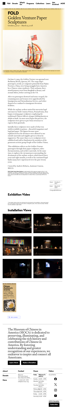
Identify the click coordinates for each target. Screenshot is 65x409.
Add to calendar (14, 317)
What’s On (22, 3)
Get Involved (55, 3)
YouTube (55, 395)
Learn (48, 4)
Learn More (13, 363)
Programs (30, 4)
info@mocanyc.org (23, 381)
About (5, 371)
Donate (15, 4)
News (5, 380)
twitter (55, 384)
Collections (40, 4)
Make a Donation (29, 363)
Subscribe (54, 405)
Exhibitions (58, 190)
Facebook (55, 379)
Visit (8, 4)
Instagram (55, 390)
